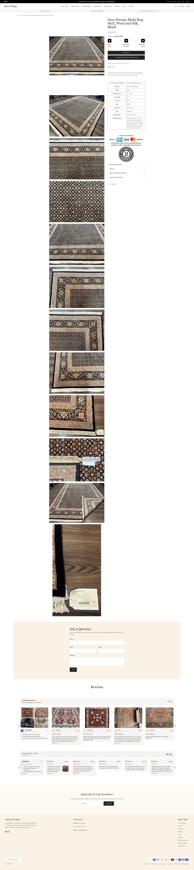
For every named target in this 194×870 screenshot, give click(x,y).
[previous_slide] (19, 725)
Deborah (58, 730)
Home (19, 15)
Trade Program (182, 846)
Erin (119, 730)
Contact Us (187, 1)
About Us (179, 1)
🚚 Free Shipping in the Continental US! (119, 63)
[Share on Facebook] (113, 184)
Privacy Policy (154, 863)
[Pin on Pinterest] (115, 184)
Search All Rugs (182, 823)
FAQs (183, 1)
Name (71, 639)
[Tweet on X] (111, 184)
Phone (100, 647)
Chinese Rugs (97, 6)
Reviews (174, 1)
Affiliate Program (182, 843)
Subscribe (109, 803)
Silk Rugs (117, 6)
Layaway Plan (170, 863)
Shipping (180, 837)
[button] (55, 743)
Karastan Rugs (86, 6)
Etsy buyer (90, 730)
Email (71, 647)
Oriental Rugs (108, 6)
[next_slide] (174, 725)
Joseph (151, 730)
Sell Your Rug (177, 863)
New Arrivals (169, 1)
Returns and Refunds (183, 840)
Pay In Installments (162, 863)
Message (72, 655)
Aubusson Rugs (75, 6)
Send (73, 669)
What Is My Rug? (185, 863)
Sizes (124, 6)
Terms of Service (147, 863)
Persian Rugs (64, 6)
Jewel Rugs (10, 863)
